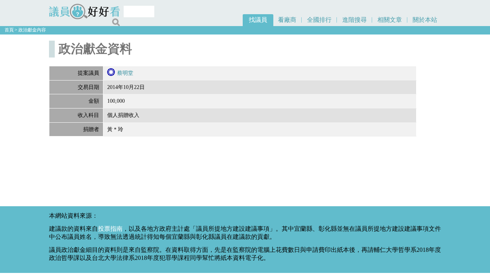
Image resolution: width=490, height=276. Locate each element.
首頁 (9, 30)
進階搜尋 (354, 19)
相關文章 (389, 19)
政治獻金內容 (32, 30)
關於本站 (425, 19)
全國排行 (319, 19)
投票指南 (110, 228)
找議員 (258, 19)
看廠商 (287, 19)
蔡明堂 (125, 73)
